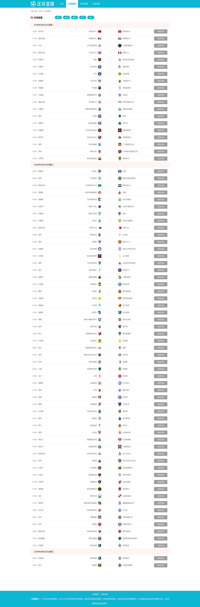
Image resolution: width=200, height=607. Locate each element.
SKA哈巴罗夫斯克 (129, 263)
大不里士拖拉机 (91, 130)
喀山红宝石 (127, 319)
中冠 (40, 45)
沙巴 (95, 74)
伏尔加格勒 (93, 144)
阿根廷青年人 (127, 524)
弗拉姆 (125, 411)
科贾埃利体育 (92, 369)
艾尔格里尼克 (92, 199)
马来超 (40, 74)
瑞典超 (40, 305)
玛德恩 (94, 565)
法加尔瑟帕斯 (127, 221)
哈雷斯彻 (93, 383)
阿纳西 (125, 376)
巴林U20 (126, 228)
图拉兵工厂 (127, 242)
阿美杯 (40, 60)
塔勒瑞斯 (93, 517)
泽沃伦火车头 (92, 137)
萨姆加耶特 (127, 88)
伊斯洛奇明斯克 (91, 109)
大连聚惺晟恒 (127, 45)
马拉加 (94, 432)
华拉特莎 (93, 178)
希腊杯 (40, 123)
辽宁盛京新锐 (92, 45)
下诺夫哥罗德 (92, 263)
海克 (95, 60)
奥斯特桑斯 (93, 277)
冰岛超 (40, 411)
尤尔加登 (126, 305)
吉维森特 (93, 404)
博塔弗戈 (93, 482)
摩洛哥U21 (93, 31)
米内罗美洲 (127, 475)
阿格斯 (125, 362)
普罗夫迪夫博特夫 (129, 178)
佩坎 (124, 213)
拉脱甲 (40, 206)
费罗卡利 (93, 496)
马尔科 (125, 123)
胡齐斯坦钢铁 (127, 298)
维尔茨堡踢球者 (91, 192)
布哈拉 (125, 95)
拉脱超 (40, 545)
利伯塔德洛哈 (92, 510)
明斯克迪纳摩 (127, 109)
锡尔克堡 (126, 284)
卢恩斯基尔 (127, 277)
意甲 (58, 18)
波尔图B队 (126, 418)
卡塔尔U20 (93, 228)
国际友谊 (41, 38)
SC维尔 (94, 171)
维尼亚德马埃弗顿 (90, 503)
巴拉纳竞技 (127, 482)
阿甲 (40, 461)
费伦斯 (94, 418)
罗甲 (40, 151)
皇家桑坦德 (93, 446)
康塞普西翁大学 (128, 503)
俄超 (40, 319)
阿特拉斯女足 (92, 531)
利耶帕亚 (126, 545)
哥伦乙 (40, 439)
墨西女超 (41, 454)
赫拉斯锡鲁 (93, 123)
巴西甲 (40, 482)
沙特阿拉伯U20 (91, 185)
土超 (40, 369)
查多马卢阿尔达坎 (129, 249)
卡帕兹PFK (127, 81)
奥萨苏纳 (93, 326)
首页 (62, 4)
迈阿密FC (126, 489)
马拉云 (94, 221)
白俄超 (40, 109)
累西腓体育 (93, 475)
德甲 (74, 18)
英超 (66, 18)
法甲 (90, 18)
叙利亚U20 (127, 185)
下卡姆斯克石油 (128, 144)
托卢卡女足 (127, 454)
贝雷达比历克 (92, 411)
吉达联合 (93, 341)
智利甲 (40, 503)
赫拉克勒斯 (127, 334)
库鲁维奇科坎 (92, 95)
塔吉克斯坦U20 (128, 102)
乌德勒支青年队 (91, 334)
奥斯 (124, 348)
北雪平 (94, 312)
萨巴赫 (94, 88)
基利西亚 (126, 67)
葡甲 (40, 291)
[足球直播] (44, 3)
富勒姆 (94, 397)
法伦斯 (94, 291)
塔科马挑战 (93, 538)
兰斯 (95, 376)
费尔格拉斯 (127, 291)
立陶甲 (40, 158)
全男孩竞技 (127, 496)
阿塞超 (40, 81)
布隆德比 (93, 284)
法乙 (40, 376)
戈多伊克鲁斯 (127, 565)
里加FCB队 (93, 206)
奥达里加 (93, 545)
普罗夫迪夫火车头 (90, 355)
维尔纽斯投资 (92, 158)
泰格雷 (94, 461)
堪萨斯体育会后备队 (130, 538)
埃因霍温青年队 (91, 348)
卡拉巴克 (93, 81)
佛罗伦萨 (126, 390)
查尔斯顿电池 (92, 489)
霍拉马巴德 (93, 213)
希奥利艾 (126, 158)
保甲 (40, 178)
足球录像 (96, 4)
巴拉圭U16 (93, 52)
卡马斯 (94, 116)
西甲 (82, 18)
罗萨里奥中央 (127, 517)
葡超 (40, 404)
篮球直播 (84, 4)
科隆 (124, 192)
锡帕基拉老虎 (92, 439)
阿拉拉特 (93, 67)
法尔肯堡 (126, 312)
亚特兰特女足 (92, 454)
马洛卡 (125, 425)
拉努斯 (94, 524)
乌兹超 (40, 95)
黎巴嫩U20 (93, 102)
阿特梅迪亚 (127, 137)
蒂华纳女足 (127, 531)
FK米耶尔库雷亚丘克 (130, 151)
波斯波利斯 (127, 130)
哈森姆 (125, 341)
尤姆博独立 (127, 446)
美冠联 (40, 489)
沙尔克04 (126, 383)
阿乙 (40, 496)
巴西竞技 (93, 468)
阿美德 (125, 369)
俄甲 (40, 116)
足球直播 (72, 4)
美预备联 (41, 538)
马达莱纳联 (127, 439)
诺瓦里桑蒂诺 (127, 468)
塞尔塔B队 (93, 270)
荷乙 (40, 334)
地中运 (40, 31)
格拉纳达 (93, 425)
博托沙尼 (93, 151)
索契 (124, 116)
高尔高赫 (93, 249)
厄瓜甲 (40, 510)
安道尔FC (126, 270)
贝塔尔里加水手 (128, 206)
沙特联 (40, 256)
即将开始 (161, 31)
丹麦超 (40, 284)
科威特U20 (93, 38)
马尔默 (94, 305)
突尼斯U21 (127, 31)
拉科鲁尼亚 (127, 432)
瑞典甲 (40, 277)
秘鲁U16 (126, 52)
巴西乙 (40, 468)
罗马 (95, 390)
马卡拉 (125, 510)
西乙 (40, 270)
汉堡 (124, 171)
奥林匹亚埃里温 (128, 60)
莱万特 (125, 326)
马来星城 (126, 74)
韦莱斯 (94, 242)
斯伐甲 (40, 137)
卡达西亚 (126, 256)
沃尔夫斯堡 (127, 199)
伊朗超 (40, 130)
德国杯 (40, 171)
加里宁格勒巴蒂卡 (90, 319)
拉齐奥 (125, 235)
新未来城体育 (92, 256)
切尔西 (125, 397)
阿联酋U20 (127, 38)
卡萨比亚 (126, 404)
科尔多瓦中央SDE (129, 461)
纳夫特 (94, 298)
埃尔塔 (125, 355)
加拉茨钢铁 (93, 362)
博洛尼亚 (93, 235)
